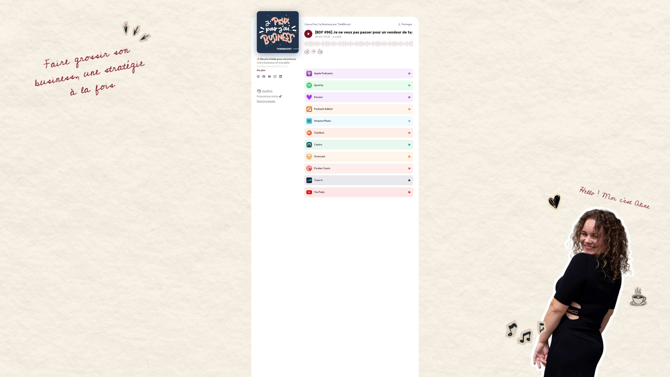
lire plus (261, 70)
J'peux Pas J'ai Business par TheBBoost (327, 24)
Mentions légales (266, 101)
